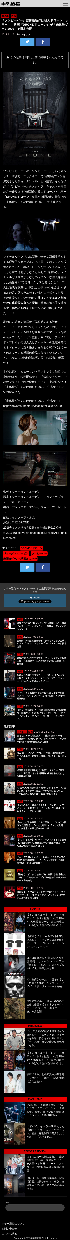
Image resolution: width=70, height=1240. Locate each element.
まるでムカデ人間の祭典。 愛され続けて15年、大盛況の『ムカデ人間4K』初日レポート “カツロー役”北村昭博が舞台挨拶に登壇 (41, 738)
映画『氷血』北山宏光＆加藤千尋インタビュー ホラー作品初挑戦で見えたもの (45, 1078)
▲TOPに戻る (9, 1233)
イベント (22, 732)
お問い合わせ (9, 1228)
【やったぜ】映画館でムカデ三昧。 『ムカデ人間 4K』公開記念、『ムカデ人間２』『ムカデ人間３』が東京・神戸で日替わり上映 (41, 825)
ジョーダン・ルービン (16, 553)
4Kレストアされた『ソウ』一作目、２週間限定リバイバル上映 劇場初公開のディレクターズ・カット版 (41, 756)
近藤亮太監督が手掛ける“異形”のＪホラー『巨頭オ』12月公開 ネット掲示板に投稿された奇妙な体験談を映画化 (41, 773)
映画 (13, 16)
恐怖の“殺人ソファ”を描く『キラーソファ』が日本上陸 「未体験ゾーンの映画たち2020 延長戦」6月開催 (41, 661)
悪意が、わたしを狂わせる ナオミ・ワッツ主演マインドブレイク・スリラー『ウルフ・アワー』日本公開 (41, 643)
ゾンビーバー (39, 553)
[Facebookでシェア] (43, 42)
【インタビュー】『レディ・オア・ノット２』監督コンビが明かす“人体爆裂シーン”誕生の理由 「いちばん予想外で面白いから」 (41, 842)
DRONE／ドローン (31, 548)
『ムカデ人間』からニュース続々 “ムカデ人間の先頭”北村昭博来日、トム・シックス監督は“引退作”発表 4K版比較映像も (41, 860)
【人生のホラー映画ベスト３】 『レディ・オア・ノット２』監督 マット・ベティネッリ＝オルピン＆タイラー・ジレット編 (41, 808)
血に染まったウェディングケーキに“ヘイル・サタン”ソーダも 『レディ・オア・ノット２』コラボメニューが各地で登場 (41, 895)
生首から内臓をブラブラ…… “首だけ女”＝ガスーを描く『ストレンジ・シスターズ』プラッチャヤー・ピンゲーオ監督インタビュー (41, 678)
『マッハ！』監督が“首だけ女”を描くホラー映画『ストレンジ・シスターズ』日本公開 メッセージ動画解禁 (41, 695)
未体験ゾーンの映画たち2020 (20, 558)
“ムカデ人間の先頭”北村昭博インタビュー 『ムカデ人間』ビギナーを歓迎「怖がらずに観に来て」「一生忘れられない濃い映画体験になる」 (41, 790)
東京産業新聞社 (33, 1238)
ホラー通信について (13, 1223)
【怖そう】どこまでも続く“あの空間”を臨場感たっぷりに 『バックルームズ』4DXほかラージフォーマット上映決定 (41, 877)
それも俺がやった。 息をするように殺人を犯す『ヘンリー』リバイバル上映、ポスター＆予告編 (45, 983)
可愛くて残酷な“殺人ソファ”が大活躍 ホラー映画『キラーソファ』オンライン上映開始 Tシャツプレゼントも (41, 626)
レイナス (26, 34)
